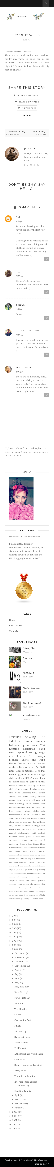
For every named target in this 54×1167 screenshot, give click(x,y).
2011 (14, 945)
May (17, 982)
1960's (17, 792)
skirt (43, 884)
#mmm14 (35, 778)
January (18, 1107)
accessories (32, 848)
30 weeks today (22, 997)
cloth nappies (15, 822)
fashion (12, 774)
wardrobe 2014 (35, 745)
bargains (17, 851)
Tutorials (13, 631)
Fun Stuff (40, 767)
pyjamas (22, 774)
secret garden (25, 836)
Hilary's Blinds (39, 844)
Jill (18, 271)
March (18, 1099)
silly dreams (35, 884)
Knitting (14, 748)
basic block (14, 818)
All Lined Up (20, 1031)
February (19, 1103)
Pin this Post (29, 108)
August (18, 970)
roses (36, 873)
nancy (18, 811)
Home (12, 620)
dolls (22, 807)
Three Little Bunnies (24, 1076)
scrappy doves (27, 877)
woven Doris (38, 899)
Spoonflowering (27, 752)
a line (42, 814)
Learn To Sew (16, 625)
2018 (14, 915)
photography (23, 833)
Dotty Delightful (27, 330)
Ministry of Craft (36, 785)
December (20, 953)
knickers (29, 825)
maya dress (14, 829)
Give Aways (37, 756)
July (43, 811)
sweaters (13, 840)
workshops (19, 899)
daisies (19, 855)
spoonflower (30, 888)
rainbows (13, 836)
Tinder (20, 304)
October (19, 961)
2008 (14, 1116)
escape (12, 859)
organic (12, 869)
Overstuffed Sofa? (23, 1020)
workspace (28, 899)
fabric (28, 807)
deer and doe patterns (34, 822)
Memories (19, 1003)
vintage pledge (31, 811)
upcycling (30, 767)
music (42, 866)
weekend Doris (16, 767)
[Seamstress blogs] (24, 603)
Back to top (41, 1164)
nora (38, 800)
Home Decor (17, 763)
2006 (14, 1124)
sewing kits (24, 880)
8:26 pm (19, 372)
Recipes (20, 848)
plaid (33, 833)
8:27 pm (19, 276)
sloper (21, 888)
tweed (42, 840)
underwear (14, 844)
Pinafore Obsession (32, 688)
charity (33, 796)
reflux (23, 873)
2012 (14, 940)
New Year (13, 848)
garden (31, 862)
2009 (14, 1112)
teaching (24, 840)
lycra (11, 811)
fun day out (30, 859)
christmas (29, 748)
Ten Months (20, 1009)
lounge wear (39, 825)
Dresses (15, 737)
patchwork (20, 869)
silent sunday (23, 884)
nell (33, 800)
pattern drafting (29, 789)
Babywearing (17, 745)
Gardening (26, 792)
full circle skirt (38, 807)
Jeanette (30, 148)
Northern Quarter (29, 814)
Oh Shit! (18, 1014)
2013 (14, 936)
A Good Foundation (32, 715)
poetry (35, 869)
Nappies (32, 774)
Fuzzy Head (20, 1070)
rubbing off (14, 877)
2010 (14, 949)
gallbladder (13, 862)
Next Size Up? (21, 992)
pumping (17, 873)
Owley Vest (19, 1059)
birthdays (25, 818)
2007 (14, 1120)
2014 (14, 932)
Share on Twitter (29, 102)
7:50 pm (19, 221)
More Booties (21, 1042)
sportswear (40, 888)
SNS (25, 848)
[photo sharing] (5, 47)
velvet (31, 895)
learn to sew (23, 800)
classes (41, 818)
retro (11, 771)
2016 (14, 924)
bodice (34, 818)
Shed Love (27, 658)
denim (17, 807)
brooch (24, 851)
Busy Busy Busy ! (22, 986)
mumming (36, 866)
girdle (38, 862)
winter (11, 899)
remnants (30, 873)
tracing (33, 840)
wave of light (39, 895)
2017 (14, 920)
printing (42, 869)
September (20, 966)
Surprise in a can (22, 1037)
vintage (40, 741)
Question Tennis (22, 1091)
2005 (14, 1128)
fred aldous (19, 825)
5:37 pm (19, 335)
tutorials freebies (36, 763)
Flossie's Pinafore (17, 785)
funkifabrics (40, 859)
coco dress (33, 851)
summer (12, 891)
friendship (20, 859)
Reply (46, 259)
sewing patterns (38, 880)
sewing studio (24, 803)
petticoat (28, 869)
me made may (29, 829)
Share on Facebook (28, 96)
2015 (14, 928)
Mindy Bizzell (25, 367)
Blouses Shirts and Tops (27, 759)
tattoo (25, 891)
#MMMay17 (28, 673)
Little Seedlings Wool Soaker (28, 1054)
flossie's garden (28, 781)
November (20, 957)
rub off (42, 873)
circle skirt (14, 789)
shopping (12, 884)
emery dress (40, 855)
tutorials (29, 771)
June (17, 978)
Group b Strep (26, 844)
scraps (37, 877)
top (13, 895)
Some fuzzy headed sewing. (28, 1065)
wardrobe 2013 (22, 778)
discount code (28, 855)
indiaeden (27, 51)
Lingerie (20, 771)
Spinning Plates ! (30, 648)
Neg (18, 217)
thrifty (41, 781)
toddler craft (34, 891)
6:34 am (19, 309)
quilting (41, 833)
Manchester (14, 814)
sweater (19, 891)
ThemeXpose (26, 1160)
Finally (17, 1025)
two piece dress (21, 895)
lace (21, 866)
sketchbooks (39, 836)
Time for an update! (32, 703)
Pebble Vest (20, 1048)
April (17, 1095)
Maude (25, 796)
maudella (27, 866)
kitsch (17, 866)
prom (11, 873)
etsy (11, 825)
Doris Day (40, 771)
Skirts (28, 741)
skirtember (13, 888)
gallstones (23, 862)
